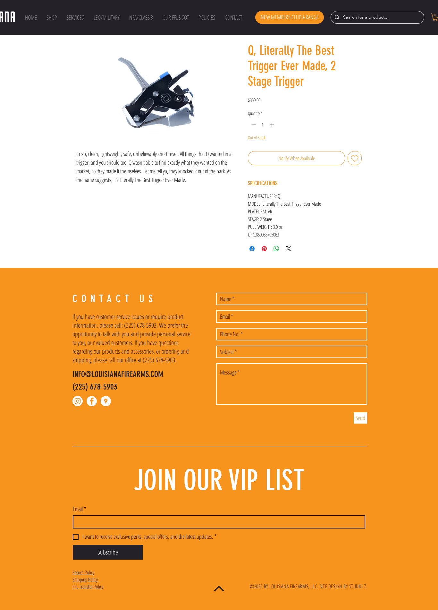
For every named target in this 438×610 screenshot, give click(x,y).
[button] (52, 17)
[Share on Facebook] (252, 249)
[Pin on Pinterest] (264, 249)
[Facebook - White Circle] (92, 401)
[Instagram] (77, 401)
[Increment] (272, 124)
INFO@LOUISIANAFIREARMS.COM (117, 374)
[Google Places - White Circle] (106, 401)
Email (79, 508)
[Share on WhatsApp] (276, 249)
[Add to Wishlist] (355, 158)
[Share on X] (288, 249)
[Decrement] (253, 124)
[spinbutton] (262, 124)
